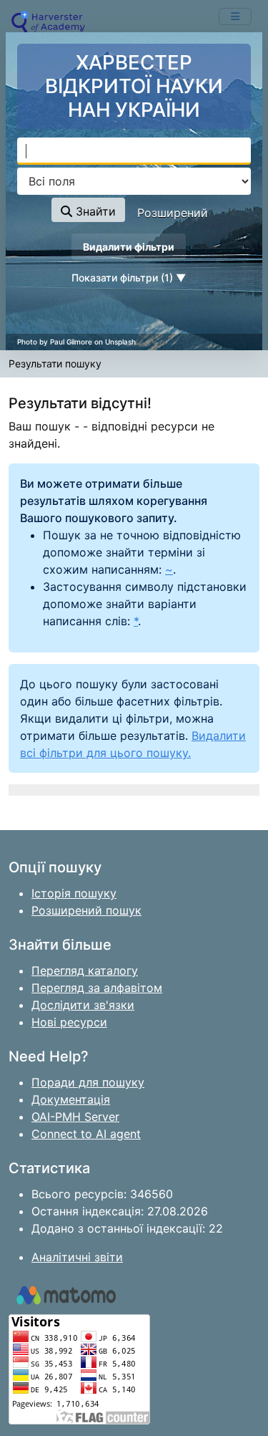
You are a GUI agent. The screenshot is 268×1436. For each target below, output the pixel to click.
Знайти (94, 211)
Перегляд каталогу (84, 970)
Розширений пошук (86, 910)
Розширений (172, 213)
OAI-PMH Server (75, 1116)
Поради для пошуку (87, 1082)
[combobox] (134, 151)
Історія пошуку (73, 893)
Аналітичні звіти (77, 1257)
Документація (70, 1099)
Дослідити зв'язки (82, 1005)
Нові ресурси (69, 1022)
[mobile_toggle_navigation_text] (235, 16)
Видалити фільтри (128, 247)
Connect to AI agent (86, 1134)
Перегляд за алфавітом (96, 987)
